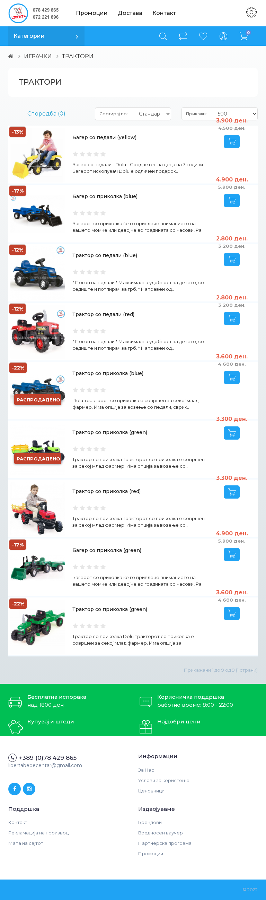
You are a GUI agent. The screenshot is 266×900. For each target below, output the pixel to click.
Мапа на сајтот (25, 843)
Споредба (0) (46, 113)
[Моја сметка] (223, 36)
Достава (130, 13)
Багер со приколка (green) (106, 550)
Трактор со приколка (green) (109, 432)
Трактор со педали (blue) (104, 255)
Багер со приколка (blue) (105, 196)
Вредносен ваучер (160, 832)
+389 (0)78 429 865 (48, 757)
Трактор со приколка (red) (106, 491)
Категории (29, 36)
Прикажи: (196, 113)
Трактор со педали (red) (103, 314)
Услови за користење (163, 780)
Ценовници (151, 790)
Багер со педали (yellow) (104, 137)
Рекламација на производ (38, 832)
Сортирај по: (113, 113)
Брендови (150, 822)
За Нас (146, 770)
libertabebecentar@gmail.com (45, 765)
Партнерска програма (165, 843)
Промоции (92, 13)
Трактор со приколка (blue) (107, 373)
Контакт (164, 13)
